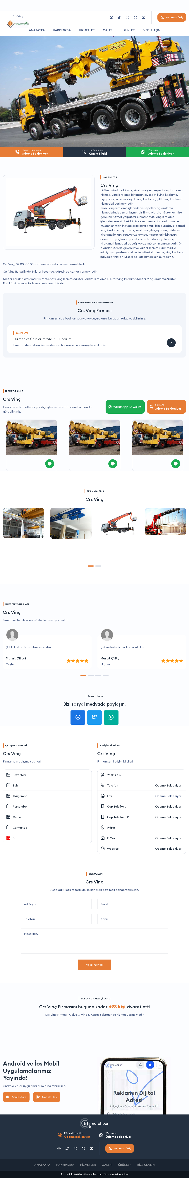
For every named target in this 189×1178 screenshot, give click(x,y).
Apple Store (19, 1097)
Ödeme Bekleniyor (168, 785)
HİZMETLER (87, 30)
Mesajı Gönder (94, 964)
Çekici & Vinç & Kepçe (84, 1014)
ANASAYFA (37, 30)
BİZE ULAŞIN (151, 30)
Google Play (49, 1097)
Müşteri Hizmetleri (77, 1135)
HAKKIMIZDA (62, 30)
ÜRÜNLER (128, 30)
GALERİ (108, 30)
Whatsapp (118, 1135)
